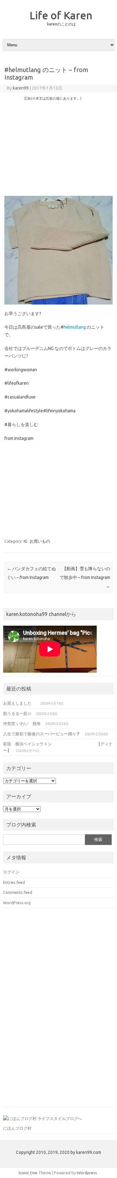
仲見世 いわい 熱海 (22, 723)
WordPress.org (17, 902)
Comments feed (17, 892)
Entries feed (14, 882)
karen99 (21, 88)
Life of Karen (61, 15)
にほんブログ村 (17, 1128)
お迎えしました (19, 703)
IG (25, 541)
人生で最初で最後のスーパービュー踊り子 (41, 734)
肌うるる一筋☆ (17, 713)
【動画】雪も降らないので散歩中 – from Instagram (85, 577)
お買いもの (40, 541)
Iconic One (28, 1172)
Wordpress (87, 1172)
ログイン (11, 872)
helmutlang (75, 327)
